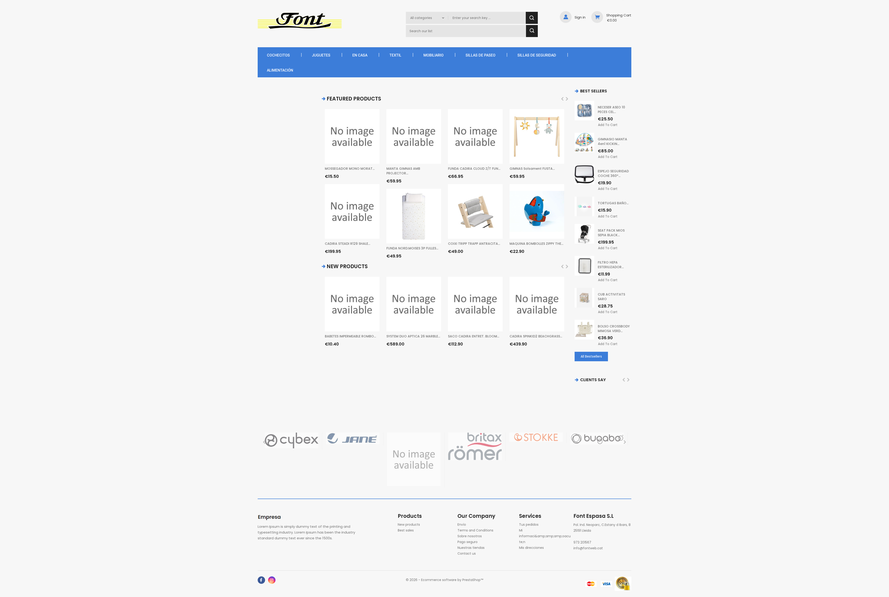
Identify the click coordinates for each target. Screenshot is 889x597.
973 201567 (582, 542)
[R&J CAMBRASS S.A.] (414, 459)
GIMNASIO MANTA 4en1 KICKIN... (612, 141)
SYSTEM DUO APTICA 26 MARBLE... (413, 336)
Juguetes (321, 55)
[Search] (532, 18)
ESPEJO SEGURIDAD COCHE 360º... (613, 173)
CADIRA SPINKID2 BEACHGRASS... (536, 336)
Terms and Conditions (475, 530)
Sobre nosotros (469, 536)
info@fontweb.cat (588, 548)
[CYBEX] (291, 440)
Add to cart (373, 170)
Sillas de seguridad (536, 55)
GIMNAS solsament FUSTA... (532, 168)
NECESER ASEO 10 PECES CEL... (611, 109)
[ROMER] (475, 446)
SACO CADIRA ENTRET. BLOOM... (473, 336)
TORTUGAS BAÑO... (613, 203)
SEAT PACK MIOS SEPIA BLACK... (611, 232)
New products (409, 524)
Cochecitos (278, 55)
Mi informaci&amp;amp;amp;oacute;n (545, 536)
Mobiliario (433, 55)
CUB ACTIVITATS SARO (611, 296)
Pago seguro (467, 542)
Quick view (373, 157)
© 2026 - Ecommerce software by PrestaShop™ (444, 580)
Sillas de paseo (480, 55)
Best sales (406, 530)
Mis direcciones (531, 547)
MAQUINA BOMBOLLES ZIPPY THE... (536, 243)
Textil (395, 55)
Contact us (466, 553)
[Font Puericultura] (270, 516)
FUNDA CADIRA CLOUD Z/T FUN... (474, 168)
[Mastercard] (591, 583)
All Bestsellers (591, 356)
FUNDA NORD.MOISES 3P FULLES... (412, 248)
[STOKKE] (536, 437)
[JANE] (352, 438)
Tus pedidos (528, 524)
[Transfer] (623, 584)
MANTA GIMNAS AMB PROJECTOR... (403, 171)
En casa (359, 55)
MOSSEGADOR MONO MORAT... (350, 168)
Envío (461, 524)
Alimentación (280, 70)
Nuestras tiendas (471, 547)
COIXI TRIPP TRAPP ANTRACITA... (474, 243)
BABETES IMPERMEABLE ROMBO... (350, 336)
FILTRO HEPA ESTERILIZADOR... (611, 264)
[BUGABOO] (597, 438)
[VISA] (606, 583)
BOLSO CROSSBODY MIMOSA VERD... (614, 328)
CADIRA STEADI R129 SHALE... (347, 243)
